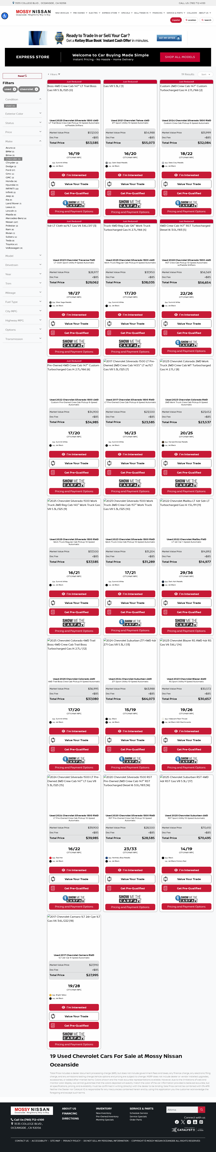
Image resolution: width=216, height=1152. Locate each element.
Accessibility (40, 1140)
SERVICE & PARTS (141, 1108)
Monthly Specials (105, 1119)
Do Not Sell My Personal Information (106, 1140)
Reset (21, 75)
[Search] (201, 1109)
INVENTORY (104, 1108)
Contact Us (22, 1140)
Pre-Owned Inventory (107, 1116)
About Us (69, 1108)
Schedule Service (139, 1113)
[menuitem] (23, 106)
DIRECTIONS (70, 1118)
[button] (4, 15)
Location (192, 20)
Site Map (55, 1140)
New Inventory (103, 1113)
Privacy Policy (72, 1140)
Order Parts (136, 1119)
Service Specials (138, 1116)
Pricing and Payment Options (74, 211)
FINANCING (69, 1113)
